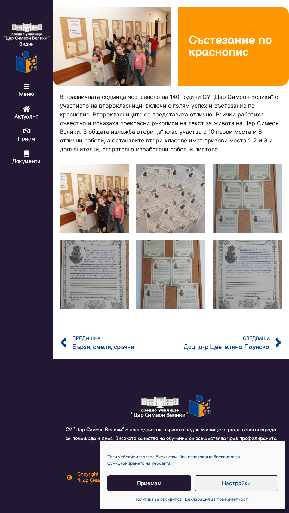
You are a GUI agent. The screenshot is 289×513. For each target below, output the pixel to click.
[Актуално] (26, 109)
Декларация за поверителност (216, 499)
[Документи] (26, 153)
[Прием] (26, 131)
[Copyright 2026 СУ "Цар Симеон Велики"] (69, 477)
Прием (26, 139)
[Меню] (26, 86)
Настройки (236, 483)
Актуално (26, 117)
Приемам (149, 483)
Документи (26, 161)
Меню (26, 94)
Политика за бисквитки (157, 499)
